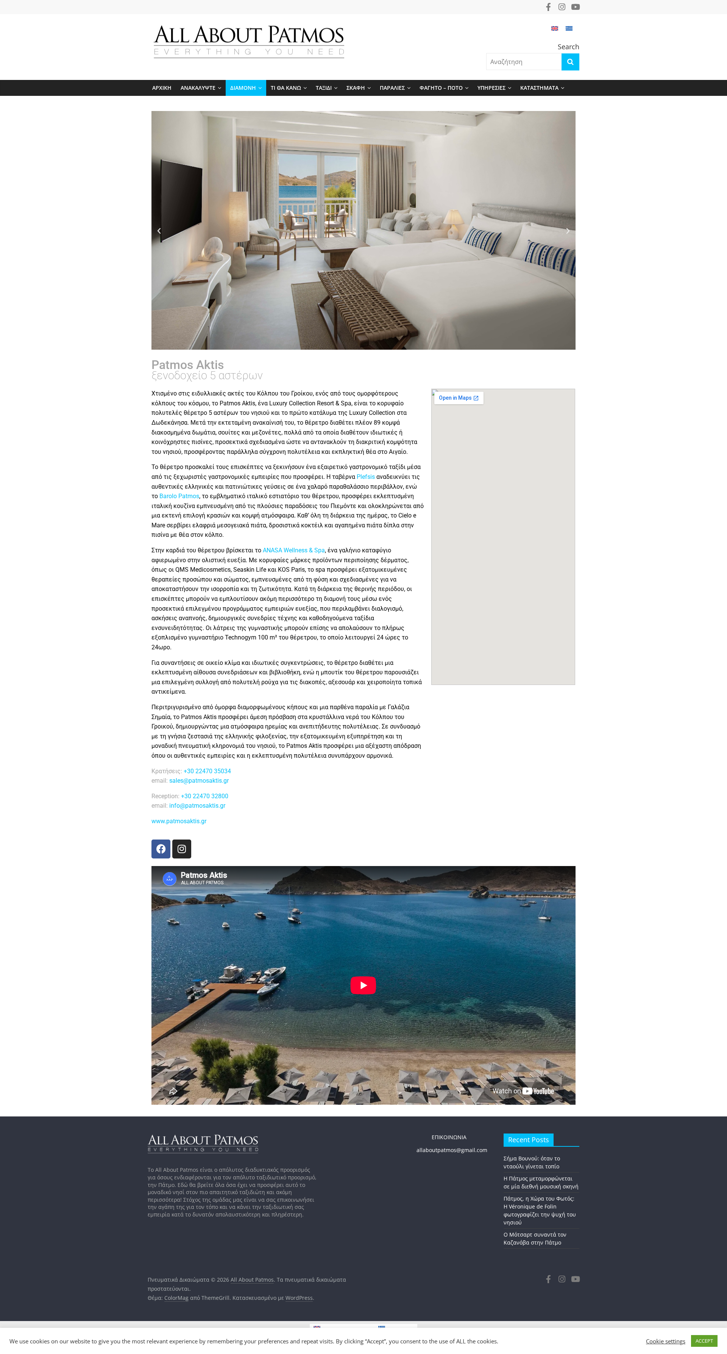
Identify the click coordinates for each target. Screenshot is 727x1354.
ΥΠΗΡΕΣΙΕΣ (491, 87)
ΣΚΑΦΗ (355, 87)
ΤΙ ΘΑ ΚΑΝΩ (286, 87)
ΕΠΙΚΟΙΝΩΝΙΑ (441, 1137)
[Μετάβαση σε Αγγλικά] (555, 32)
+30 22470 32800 (204, 796)
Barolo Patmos (179, 496)
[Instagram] (181, 849)
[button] (159, 231)
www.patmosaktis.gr (178, 821)
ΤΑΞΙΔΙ (324, 87)
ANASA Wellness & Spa (294, 550)
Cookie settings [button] (665, 1341)
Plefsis (366, 476)
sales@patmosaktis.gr (199, 780)
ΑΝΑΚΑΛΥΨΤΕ (198, 87)
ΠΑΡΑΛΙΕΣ (392, 87)
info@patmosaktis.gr (196, 805)
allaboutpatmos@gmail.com (452, 1150)
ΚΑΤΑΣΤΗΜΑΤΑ (539, 87)
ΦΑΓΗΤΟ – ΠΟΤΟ (441, 87)
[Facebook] (160, 849)
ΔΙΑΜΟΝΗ (243, 87)
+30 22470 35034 (207, 771)
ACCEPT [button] (704, 1340)
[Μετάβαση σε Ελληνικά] (569, 32)
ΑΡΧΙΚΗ (162, 87)
